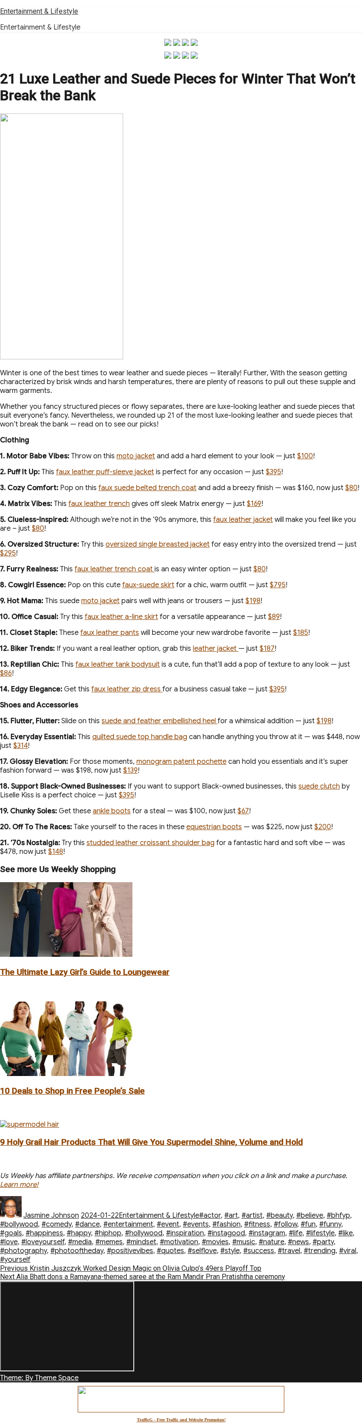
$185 (300, 632)
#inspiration (185, 1233)
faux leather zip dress (126, 689)
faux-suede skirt (148, 585)
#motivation (179, 1242)
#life (295, 1233)
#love (9, 1242)
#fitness (257, 1224)
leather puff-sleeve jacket (112, 472)
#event (168, 1224)
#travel (289, 1250)
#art (231, 1215)
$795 (278, 585)
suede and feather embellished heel (160, 721)
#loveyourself (42, 1242)
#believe (309, 1215)
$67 (243, 811)
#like (345, 1233)
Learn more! (19, 1184)
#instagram (267, 1233)
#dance (87, 1224)
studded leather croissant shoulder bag (151, 842)
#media (80, 1242)
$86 (6, 673)
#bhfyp (338, 1215)
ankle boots (112, 811)
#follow (285, 1224)
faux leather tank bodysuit (117, 664)
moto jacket (136, 456)
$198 (252, 600)
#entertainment (128, 1224)
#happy (79, 1233)
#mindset (141, 1242)
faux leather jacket (243, 519)
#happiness (44, 1233)
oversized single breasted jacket (158, 544)
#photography (23, 1250)
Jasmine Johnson (51, 1215)
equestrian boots (214, 827)
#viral (347, 1250)
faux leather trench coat (115, 569)
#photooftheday (76, 1250)
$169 (254, 503)
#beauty (279, 1215)
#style (230, 1250)
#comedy (56, 1224)
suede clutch (319, 786)
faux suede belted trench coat (147, 487)
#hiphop (107, 1233)
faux (63, 472)
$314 (20, 745)
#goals (11, 1233)
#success (258, 1250)
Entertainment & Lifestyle (39, 11)
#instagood (226, 1233)
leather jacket (215, 648)
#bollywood (19, 1224)
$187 (267, 648)
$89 (274, 616)
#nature (271, 1242)
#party (323, 1242)
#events (196, 1224)
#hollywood (143, 1233)
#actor (210, 1215)
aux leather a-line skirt (122, 616)
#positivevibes (130, 1250)
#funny (330, 1224)
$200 (322, 827)
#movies (215, 1242)
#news (298, 1242)
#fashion (226, 1224)
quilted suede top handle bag (139, 736)
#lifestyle (320, 1233)
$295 (8, 553)
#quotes (170, 1250)
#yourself (15, 1259)
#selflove (202, 1250)
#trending (320, 1250)
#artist (252, 1215)
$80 (351, 487)
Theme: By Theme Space (39, 1378)
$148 (55, 851)
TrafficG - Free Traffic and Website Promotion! (181, 1419)
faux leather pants (109, 632)
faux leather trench (99, 503)
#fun (308, 1224)
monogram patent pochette (181, 761)
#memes (109, 1242)
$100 (305, 456)
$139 (130, 770)
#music (243, 1242)
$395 (273, 472)
